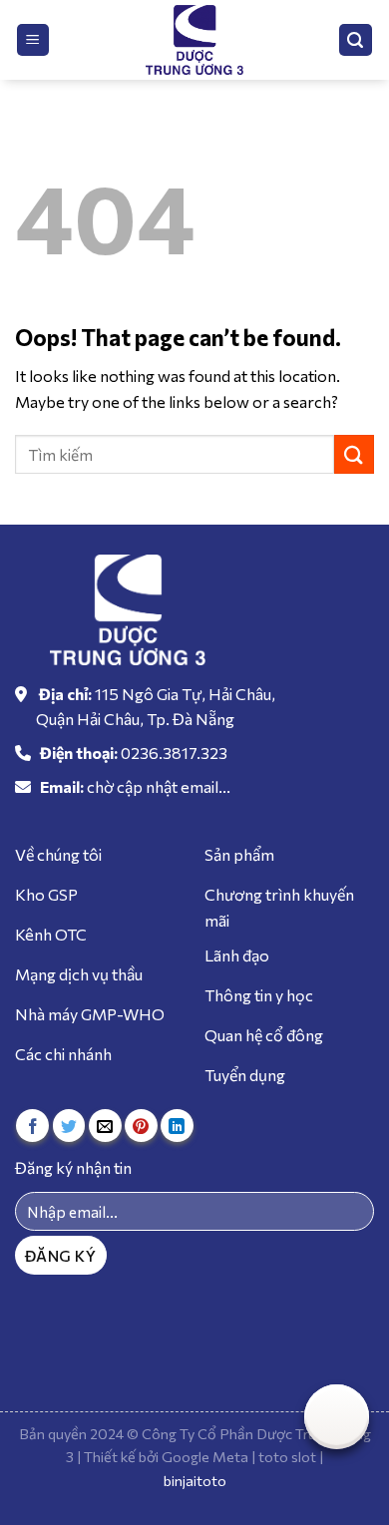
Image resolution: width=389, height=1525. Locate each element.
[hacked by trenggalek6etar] (194, 40)
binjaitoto (195, 1480)
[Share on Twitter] (69, 1125)
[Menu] (33, 40)
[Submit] (354, 454)
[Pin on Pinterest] (141, 1125)
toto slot (287, 1456)
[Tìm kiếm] (356, 40)
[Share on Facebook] (32, 1125)
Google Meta (205, 1456)
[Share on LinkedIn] (177, 1125)
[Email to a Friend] (105, 1125)
